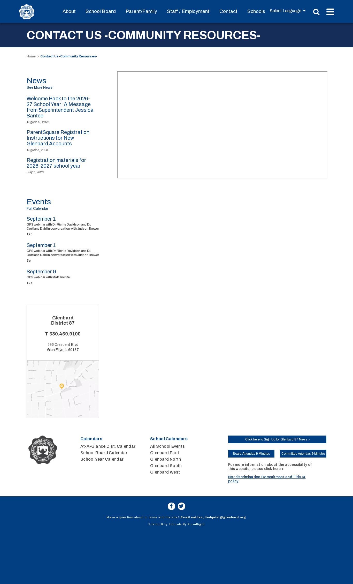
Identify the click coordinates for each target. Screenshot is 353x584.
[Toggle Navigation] (330, 12)
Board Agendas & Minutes (251, 453)
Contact (228, 11)
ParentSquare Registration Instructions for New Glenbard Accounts (58, 137)
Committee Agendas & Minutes (303, 453)
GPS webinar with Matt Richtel (49, 277)
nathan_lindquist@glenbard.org (218, 517)
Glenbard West (165, 472)
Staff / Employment (188, 11)
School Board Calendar (104, 453)
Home (31, 56)
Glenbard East (164, 453)
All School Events (167, 446)
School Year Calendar (102, 459)
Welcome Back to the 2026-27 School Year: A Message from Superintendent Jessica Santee (60, 107)
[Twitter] (181, 506)
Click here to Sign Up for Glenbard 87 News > (277, 439)
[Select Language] (287, 11)
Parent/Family (141, 11)
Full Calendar (37, 209)
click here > (274, 469)
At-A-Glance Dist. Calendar (107, 446)
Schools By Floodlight (186, 524)
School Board (101, 11)
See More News (39, 87)
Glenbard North (165, 459)
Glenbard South (166, 465)
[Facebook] (171, 506)
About (69, 11)
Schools (256, 11)
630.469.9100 (65, 333)
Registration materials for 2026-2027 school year (56, 163)
